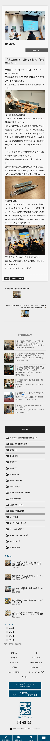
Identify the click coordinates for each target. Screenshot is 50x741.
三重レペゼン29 (17, 505)
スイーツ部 (15, 541)
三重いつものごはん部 (19, 444)
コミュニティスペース (25, 685)
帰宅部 (13, 450)
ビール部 (14, 517)
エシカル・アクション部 (19, 535)
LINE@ (29, 722)
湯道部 (13, 462)
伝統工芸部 (15, 486)
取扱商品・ (25, 693)
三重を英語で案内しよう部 (20, 492)
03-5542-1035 (6, 740)
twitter (24, 722)
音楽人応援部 (16, 480)
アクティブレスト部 (18, 523)
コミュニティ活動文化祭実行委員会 (23, 438)
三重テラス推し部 (17, 511)
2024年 (11, 636)
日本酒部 (15, 547)
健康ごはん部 (15, 498)
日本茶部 (14, 474)
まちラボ (14, 456)
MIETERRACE (28, 728)
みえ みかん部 (17, 529)
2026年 (11, 628)
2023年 (11, 639)
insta (19, 722)
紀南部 (13, 468)
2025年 (11, 632)
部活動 (25, 429)
